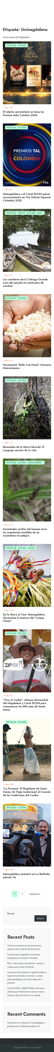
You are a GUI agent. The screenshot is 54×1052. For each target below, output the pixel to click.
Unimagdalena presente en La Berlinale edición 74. (26, 875)
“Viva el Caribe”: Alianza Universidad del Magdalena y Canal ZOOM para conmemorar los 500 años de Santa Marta (25, 705)
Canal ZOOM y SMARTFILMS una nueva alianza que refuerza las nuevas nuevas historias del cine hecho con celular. (25, 991)
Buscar (10, 913)
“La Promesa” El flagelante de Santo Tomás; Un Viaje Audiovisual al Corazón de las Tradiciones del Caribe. (27, 792)
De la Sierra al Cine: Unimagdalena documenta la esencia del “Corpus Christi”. (24, 618)
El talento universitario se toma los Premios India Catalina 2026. (23, 113)
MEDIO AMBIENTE (35, 462)
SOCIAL (31, 548)
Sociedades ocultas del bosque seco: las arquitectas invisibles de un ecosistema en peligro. (25, 532)
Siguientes (35, 894)
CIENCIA (21, 212)
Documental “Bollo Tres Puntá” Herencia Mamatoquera (27, 366)
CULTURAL (22, 45)
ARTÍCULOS (11, 45)
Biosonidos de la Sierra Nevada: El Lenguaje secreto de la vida (23, 448)
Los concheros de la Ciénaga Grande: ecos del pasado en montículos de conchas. (25, 282)
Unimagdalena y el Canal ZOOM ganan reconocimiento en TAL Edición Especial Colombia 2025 (27, 197)
